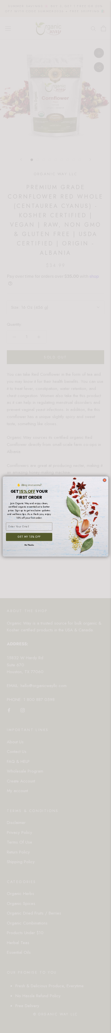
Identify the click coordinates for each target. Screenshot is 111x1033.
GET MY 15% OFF (29, 537)
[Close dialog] (104, 480)
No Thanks (29, 545)
